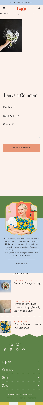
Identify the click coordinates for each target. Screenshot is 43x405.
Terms (22, 398)
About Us (21, 264)
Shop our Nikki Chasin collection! (21, 2)
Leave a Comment (26, 14)
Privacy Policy (13, 398)
